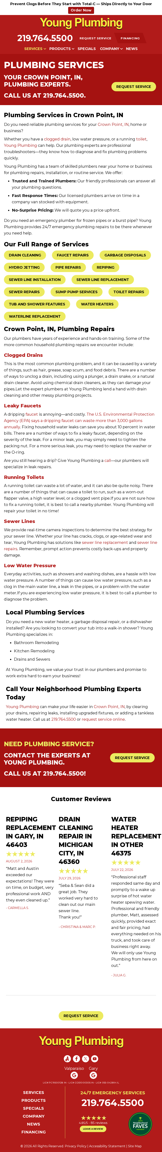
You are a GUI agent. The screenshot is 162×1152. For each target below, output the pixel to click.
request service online (103, 719)
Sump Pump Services (77, 292)
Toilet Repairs (128, 292)
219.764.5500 (45, 38)
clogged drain (57, 139)
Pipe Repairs (68, 267)
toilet (141, 139)
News (132, 49)
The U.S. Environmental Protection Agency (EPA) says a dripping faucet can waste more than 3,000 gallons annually (79, 420)
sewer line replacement (105, 542)
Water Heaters (97, 304)
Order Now (81, 10)
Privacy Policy (76, 1146)
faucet (31, 414)
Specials (87, 49)
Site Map (135, 1146)
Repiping (105, 267)
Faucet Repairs (73, 255)
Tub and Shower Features (37, 304)
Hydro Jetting (24, 267)
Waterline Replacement (35, 316)
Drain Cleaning (25, 255)
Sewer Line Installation (35, 280)
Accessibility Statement (107, 1146)
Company (109, 49)
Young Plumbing (20, 145)
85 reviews (99, 1123)
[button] (44, 49)
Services (33, 49)
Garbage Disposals (125, 255)
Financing (33, 1132)
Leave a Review (93, 1129)
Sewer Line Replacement (102, 280)
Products (60, 49)
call (108, 460)
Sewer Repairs (24, 292)
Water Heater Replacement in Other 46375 (136, 836)
